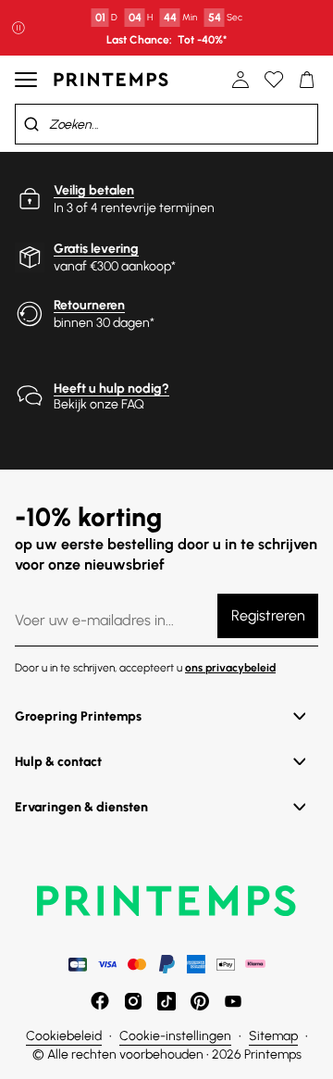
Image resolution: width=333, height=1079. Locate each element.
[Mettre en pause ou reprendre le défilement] (18, 27)
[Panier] (307, 80)
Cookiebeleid (64, 1036)
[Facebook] (100, 1001)
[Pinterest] (200, 1001)
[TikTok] (166, 1001)
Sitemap (273, 1036)
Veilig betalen (94, 190)
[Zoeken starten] (31, 124)
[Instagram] (133, 1001)
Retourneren (89, 305)
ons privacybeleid (230, 667)
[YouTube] (233, 1001)
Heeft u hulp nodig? (111, 388)
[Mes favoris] (274, 80)
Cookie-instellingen (175, 1036)
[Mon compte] (240, 80)
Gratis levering (96, 249)
